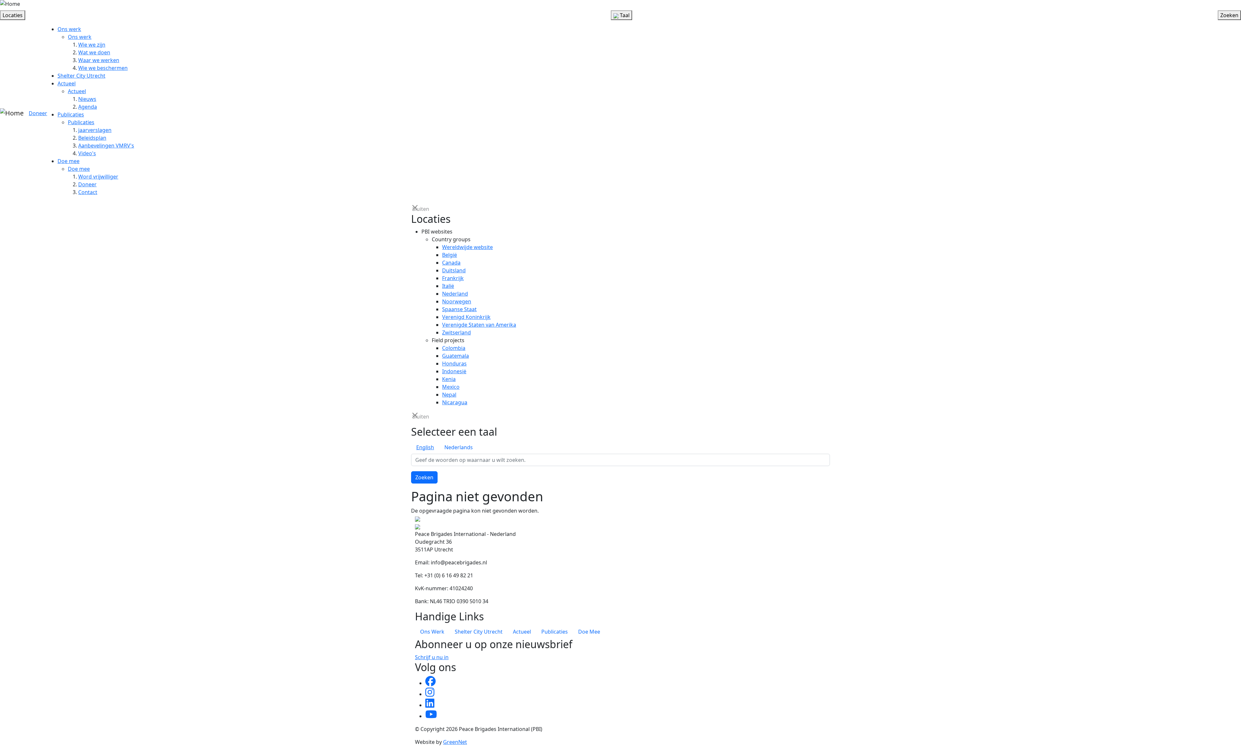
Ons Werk (432, 631)
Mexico (451, 386)
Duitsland (454, 270)
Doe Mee (589, 631)
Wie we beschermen (103, 67)
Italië (448, 285)
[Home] (10, 3)
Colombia (453, 348)
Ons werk (69, 29)
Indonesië (454, 371)
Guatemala (455, 355)
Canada (451, 262)
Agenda (87, 106)
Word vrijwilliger (98, 176)
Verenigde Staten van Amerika (479, 324)
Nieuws (87, 99)
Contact (87, 192)
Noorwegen (456, 301)
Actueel (67, 83)
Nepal (449, 394)
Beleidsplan (92, 137)
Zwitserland (456, 332)
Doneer (38, 113)
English (425, 447)
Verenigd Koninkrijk (466, 317)
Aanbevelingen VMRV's (106, 145)
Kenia (449, 379)
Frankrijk (453, 278)
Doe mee (69, 161)
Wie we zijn (91, 44)
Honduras (454, 363)
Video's (87, 153)
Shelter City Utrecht (81, 75)
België (449, 254)
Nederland (455, 293)
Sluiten (415, 208)
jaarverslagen (94, 130)
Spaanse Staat (459, 309)
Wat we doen (94, 52)
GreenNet (455, 742)
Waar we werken (98, 60)
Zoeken (424, 477)
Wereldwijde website (467, 247)
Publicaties (71, 114)
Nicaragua (454, 402)
